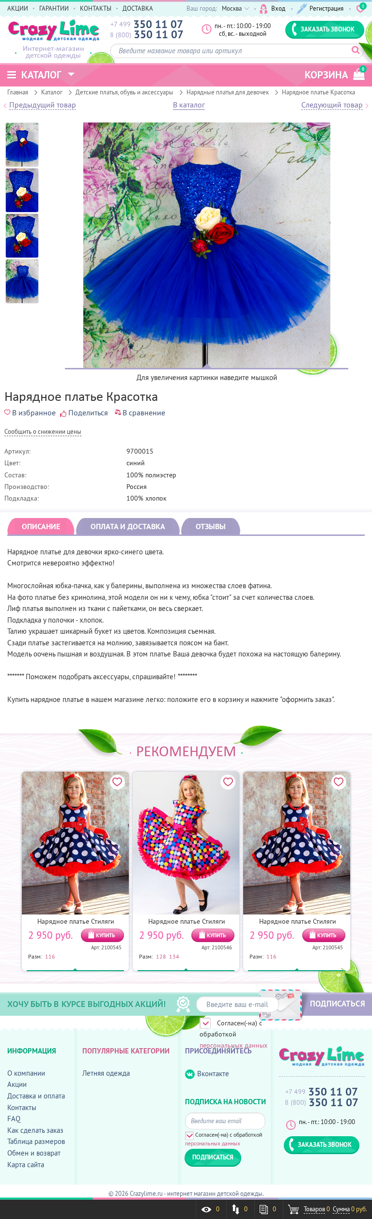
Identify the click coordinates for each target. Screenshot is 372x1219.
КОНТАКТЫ (95, 8)
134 (174, 956)
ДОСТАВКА (138, 8)
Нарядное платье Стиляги (75, 921)
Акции (17, 1084)
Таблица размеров (36, 1141)
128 (161, 956)
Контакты (21, 1107)
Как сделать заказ (35, 1130)
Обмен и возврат (34, 1153)
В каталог (189, 105)
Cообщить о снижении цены (42, 432)
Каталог (51, 92)
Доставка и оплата (36, 1095)
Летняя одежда (106, 1073)
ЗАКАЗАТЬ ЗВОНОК (328, 29)
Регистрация (326, 8)
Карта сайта (25, 1164)
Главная (17, 92)
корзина (334, 73)
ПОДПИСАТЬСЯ (337, 1003)
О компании (26, 1073)
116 (50, 956)
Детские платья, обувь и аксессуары (124, 92)
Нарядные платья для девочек (227, 92)
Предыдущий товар (42, 105)
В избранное (34, 412)
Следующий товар (332, 105)
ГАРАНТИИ (54, 8)
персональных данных (233, 1045)
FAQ (13, 1118)
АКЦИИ (17, 8)
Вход (278, 8)
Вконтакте (213, 1073)
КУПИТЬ (105, 935)
